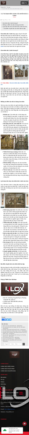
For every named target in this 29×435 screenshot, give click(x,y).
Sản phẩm (3, 378)
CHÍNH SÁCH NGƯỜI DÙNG (8, 371)
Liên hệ (3, 387)
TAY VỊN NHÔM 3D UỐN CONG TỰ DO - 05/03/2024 (15, 331)
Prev (16, 344)
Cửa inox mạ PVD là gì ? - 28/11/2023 (11, 339)
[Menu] (23, 3)
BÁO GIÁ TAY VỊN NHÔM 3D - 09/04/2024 (12, 326)
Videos (2, 382)
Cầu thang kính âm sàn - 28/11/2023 (11, 338)
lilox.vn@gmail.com (9, 410)
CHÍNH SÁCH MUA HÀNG (8, 369)
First (12, 344)
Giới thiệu (3, 384)
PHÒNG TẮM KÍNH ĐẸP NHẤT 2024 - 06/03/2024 (14, 330)
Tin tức (2, 380)
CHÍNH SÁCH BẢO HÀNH (7, 367)
